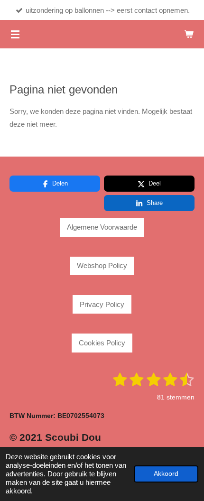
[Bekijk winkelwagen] (188, 34)
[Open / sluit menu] (15, 34)
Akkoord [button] (166, 473)
